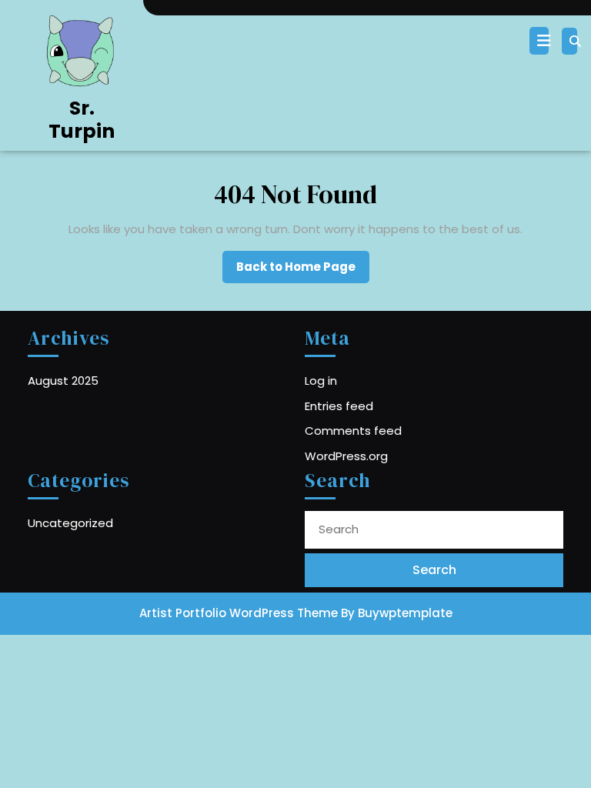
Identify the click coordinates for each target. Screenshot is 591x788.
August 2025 (63, 380)
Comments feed (353, 430)
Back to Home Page (302, 271)
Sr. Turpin (81, 120)
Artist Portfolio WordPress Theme (238, 613)
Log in (321, 380)
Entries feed (339, 406)
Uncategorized (70, 523)
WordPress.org (346, 456)
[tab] (541, 41)
